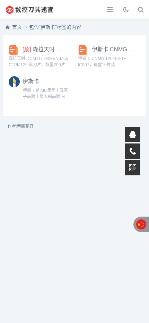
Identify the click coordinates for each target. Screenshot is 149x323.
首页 (17, 27)
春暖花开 (25, 126)
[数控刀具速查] (29, 9)
